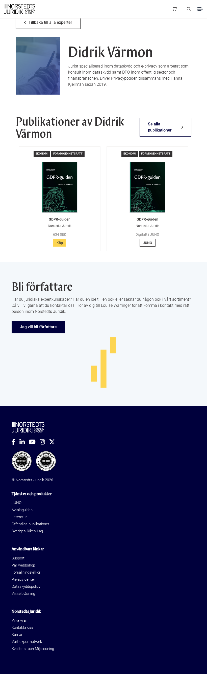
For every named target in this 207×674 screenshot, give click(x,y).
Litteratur (19, 517)
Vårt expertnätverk (27, 641)
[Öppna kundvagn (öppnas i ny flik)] (174, 9)
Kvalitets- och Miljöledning (33, 648)
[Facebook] (15, 442)
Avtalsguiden (22, 510)
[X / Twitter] (54, 442)
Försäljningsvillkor (26, 572)
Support (18, 558)
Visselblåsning (23, 593)
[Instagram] (44, 442)
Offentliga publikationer (30, 524)
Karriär (17, 634)
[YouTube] (34, 442)
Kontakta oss (22, 627)
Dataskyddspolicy (26, 586)
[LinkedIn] (24, 442)
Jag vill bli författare (38, 326)
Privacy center (23, 579)
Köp (60, 243)
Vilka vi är (19, 620)
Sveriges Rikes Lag (27, 531)
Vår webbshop (23, 565)
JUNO (147, 243)
